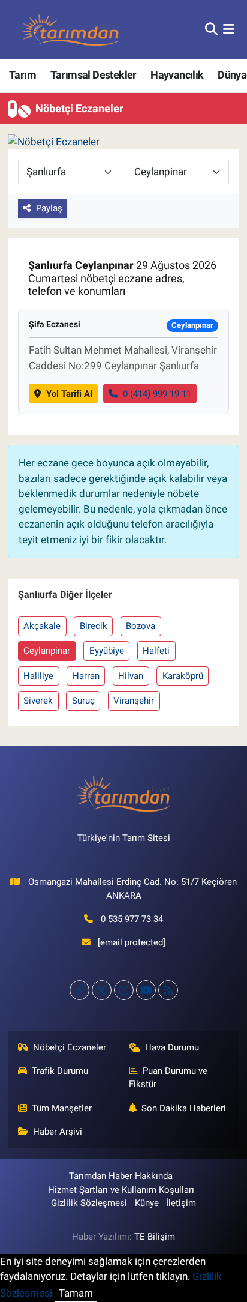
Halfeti (156, 650)
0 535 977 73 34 (132, 919)
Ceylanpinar (46, 650)
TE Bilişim (154, 1236)
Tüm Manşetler (62, 1108)
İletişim (181, 1203)
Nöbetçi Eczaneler (69, 1047)
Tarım (22, 74)
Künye (147, 1203)
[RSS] (168, 990)
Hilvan (130, 676)
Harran (86, 676)
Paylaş (49, 208)
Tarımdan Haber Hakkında (121, 1176)
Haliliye (38, 676)
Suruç (83, 700)
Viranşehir (133, 700)
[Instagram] (124, 990)
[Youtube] (146, 990)
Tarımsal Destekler (93, 74)
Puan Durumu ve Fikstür (168, 1077)
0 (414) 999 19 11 (157, 393)
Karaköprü (182, 676)
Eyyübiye (106, 650)
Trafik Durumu (60, 1070)
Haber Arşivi (57, 1131)
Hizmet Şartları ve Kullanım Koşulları (121, 1189)
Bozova (140, 626)
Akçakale (42, 626)
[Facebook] (79, 990)
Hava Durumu (172, 1047)
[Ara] (211, 29)
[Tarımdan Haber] (71, 29)
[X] (102, 990)
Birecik (93, 626)
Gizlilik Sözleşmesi (89, 1203)
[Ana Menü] (228, 29)
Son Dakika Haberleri (183, 1108)
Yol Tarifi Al (69, 393)
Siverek (38, 700)
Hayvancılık (176, 74)
